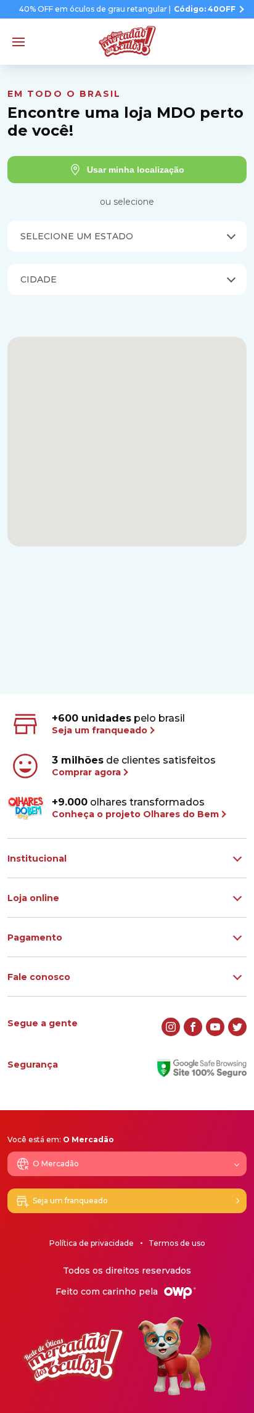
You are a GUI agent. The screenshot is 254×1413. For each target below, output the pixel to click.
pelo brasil (118, 724)
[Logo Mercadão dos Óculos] (127, 41)
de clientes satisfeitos (134, 766)
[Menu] (18, 42)
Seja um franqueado (70, 1200)
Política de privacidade (91, 1243)
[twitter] (237, 1027)
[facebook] (193, 1027)
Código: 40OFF (205, 9)
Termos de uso (177, 1243)
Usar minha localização (135, 170)
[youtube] (215, 1027)
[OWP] (180, 1293)
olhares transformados (135, 808)
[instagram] (171, 1027)
